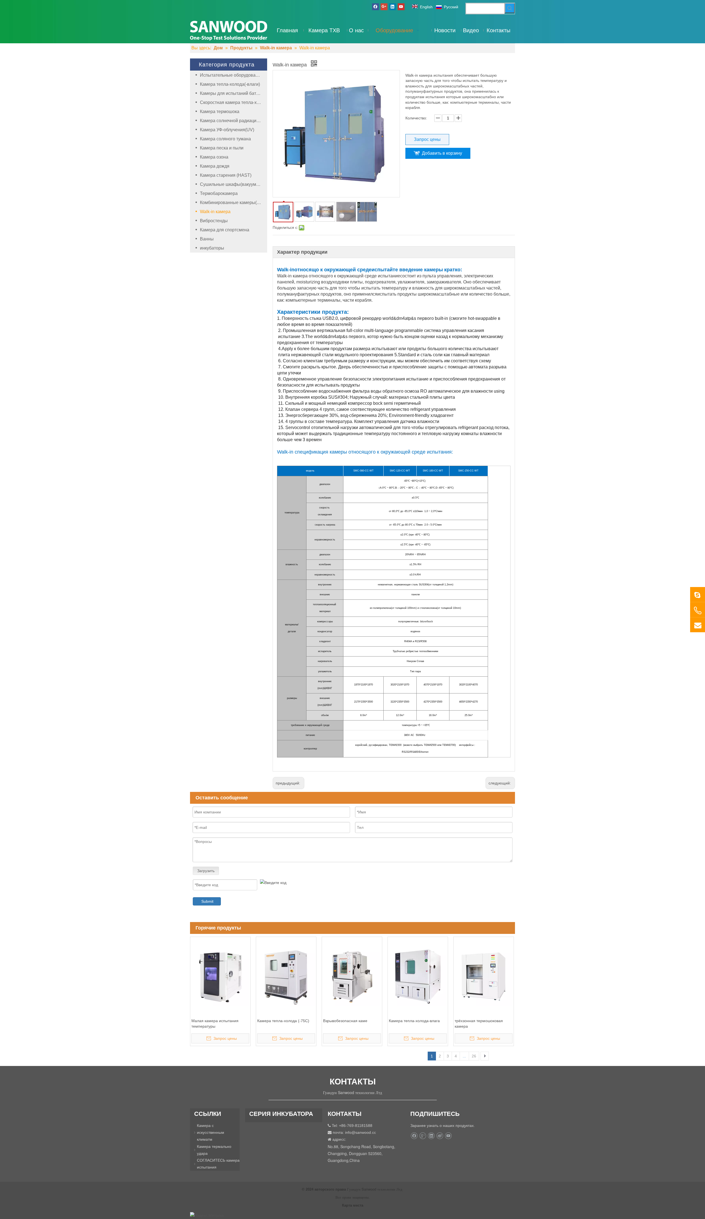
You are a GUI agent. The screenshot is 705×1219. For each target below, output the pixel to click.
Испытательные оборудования (231, 75)
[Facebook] (375, 6)
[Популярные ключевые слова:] (510, 8)
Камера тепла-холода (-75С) (283, 1021)
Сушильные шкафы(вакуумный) (233, 184)
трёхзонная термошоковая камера (479, 1023)
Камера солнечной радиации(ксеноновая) (233, 120)
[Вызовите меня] (697, 610)
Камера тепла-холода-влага (414, 1021)
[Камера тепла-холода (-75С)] (286, 976)
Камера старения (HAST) (225, 175)
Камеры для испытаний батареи (233, 93)
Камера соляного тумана (225, 138)
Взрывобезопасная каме (345, 1021)
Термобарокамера (219, 193)
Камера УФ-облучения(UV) (227, 129)
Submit (207, 901)
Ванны (207, 239)
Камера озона (214, 157)
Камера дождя (214, 166)
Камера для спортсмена (224, 229)
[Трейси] (697, 594)
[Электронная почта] (697, 625)
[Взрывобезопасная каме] (352, 976)
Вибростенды (214, 220)
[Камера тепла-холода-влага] (418, 976)
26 (474, 1056)
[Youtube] (401, 6)
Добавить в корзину (442, 153)
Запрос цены (427, 139)
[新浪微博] (439, 1135)
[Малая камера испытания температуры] (220, 976)
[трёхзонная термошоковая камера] (484, 976)
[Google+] (384, 6)
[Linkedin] (392, 6)
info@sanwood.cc (360, 1132)
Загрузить (206, 871)
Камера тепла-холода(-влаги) (230, 84)
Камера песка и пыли (221, 148)
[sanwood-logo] (228, 30)
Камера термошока (219, 111)
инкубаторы (212, 248)
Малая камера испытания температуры (214, 1023)
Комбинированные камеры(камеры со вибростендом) (233, 202)
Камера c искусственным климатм (210, 1132)
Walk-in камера (215, 211)
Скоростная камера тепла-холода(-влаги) (233, 102)
